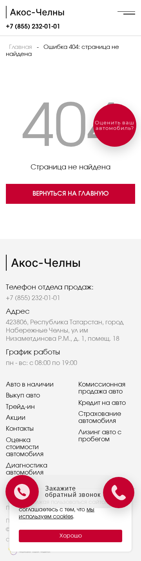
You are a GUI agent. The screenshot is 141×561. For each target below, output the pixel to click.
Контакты (20, 429)
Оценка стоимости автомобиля (24, 447)
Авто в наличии (30, 384)
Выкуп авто (23, 395)
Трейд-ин (20, 407)
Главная (20, 47)
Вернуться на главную (71, 194)
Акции (15, 418)
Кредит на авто (102, 403)
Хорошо (71, 536)
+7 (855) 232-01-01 (33, 26)
